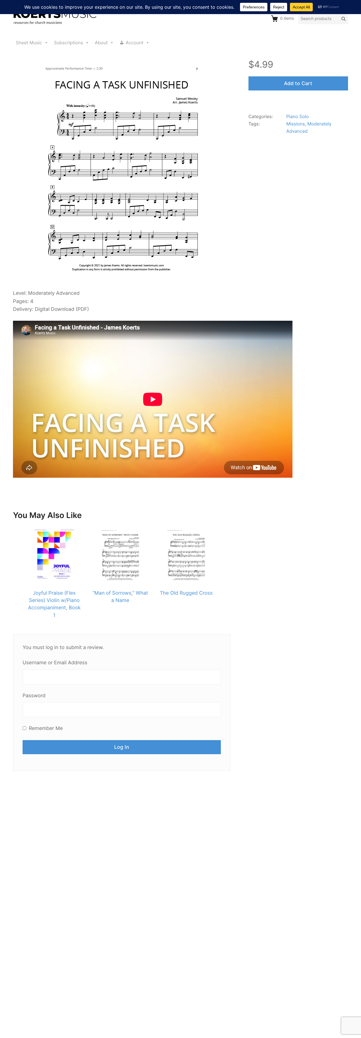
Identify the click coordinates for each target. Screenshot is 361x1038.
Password (34, 696)
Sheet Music (29, 42)
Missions (295, 124)
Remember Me (45, 728)
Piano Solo (297, 116)
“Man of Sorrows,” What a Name (120, 596)
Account (135, 42)
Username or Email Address (55, 663)
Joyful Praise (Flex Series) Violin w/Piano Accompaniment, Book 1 (54, 604)
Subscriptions (68, 42)
